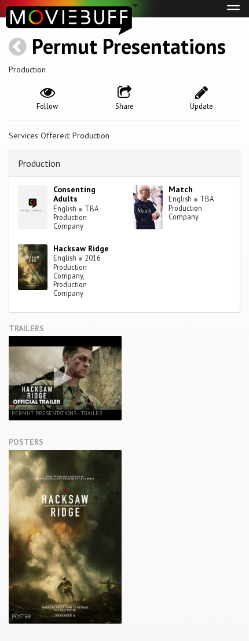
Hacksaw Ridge (81, 248)
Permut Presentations (129, 46)
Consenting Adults (74, 194)
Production (39, 163)
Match (181, 189)
